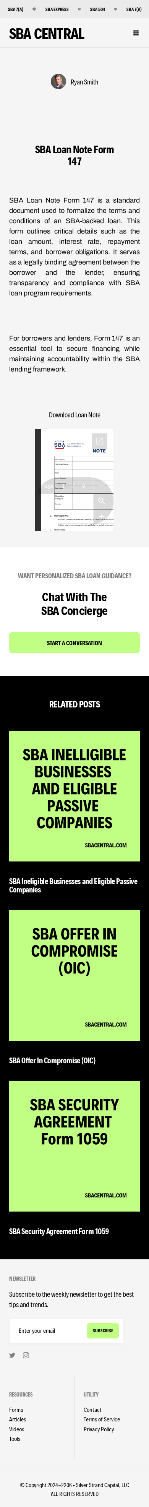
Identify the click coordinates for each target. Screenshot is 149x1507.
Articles (17, 1419)
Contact (93, 1409)
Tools (14, 1438)
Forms (16, 1409)
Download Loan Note (74, 414)
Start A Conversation (74, 642)
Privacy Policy (99, 1428)
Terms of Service (102, 1419)
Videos (16, 1428)
